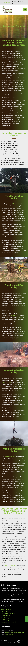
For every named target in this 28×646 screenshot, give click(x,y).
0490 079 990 (6, 2)
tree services (17, 204)
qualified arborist (10, 456)
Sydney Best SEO (15, 643)
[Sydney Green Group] (7, 9)
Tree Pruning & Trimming (8, 613)
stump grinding (6, 382)
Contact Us (16, 3)
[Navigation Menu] (25, 9)
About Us (21, 1)
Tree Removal (5, 611)
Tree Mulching (5, 618)
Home (15, 1)
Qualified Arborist (6, 609)
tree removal (14, 315)
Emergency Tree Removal (8, 622)
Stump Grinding (5, 615)
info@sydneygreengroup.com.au (14, 632)
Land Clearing (5, 620)
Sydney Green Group (10, 565)
